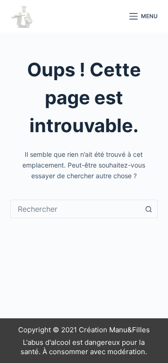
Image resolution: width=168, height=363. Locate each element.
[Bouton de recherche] (148, 209)
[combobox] (75, 209)
